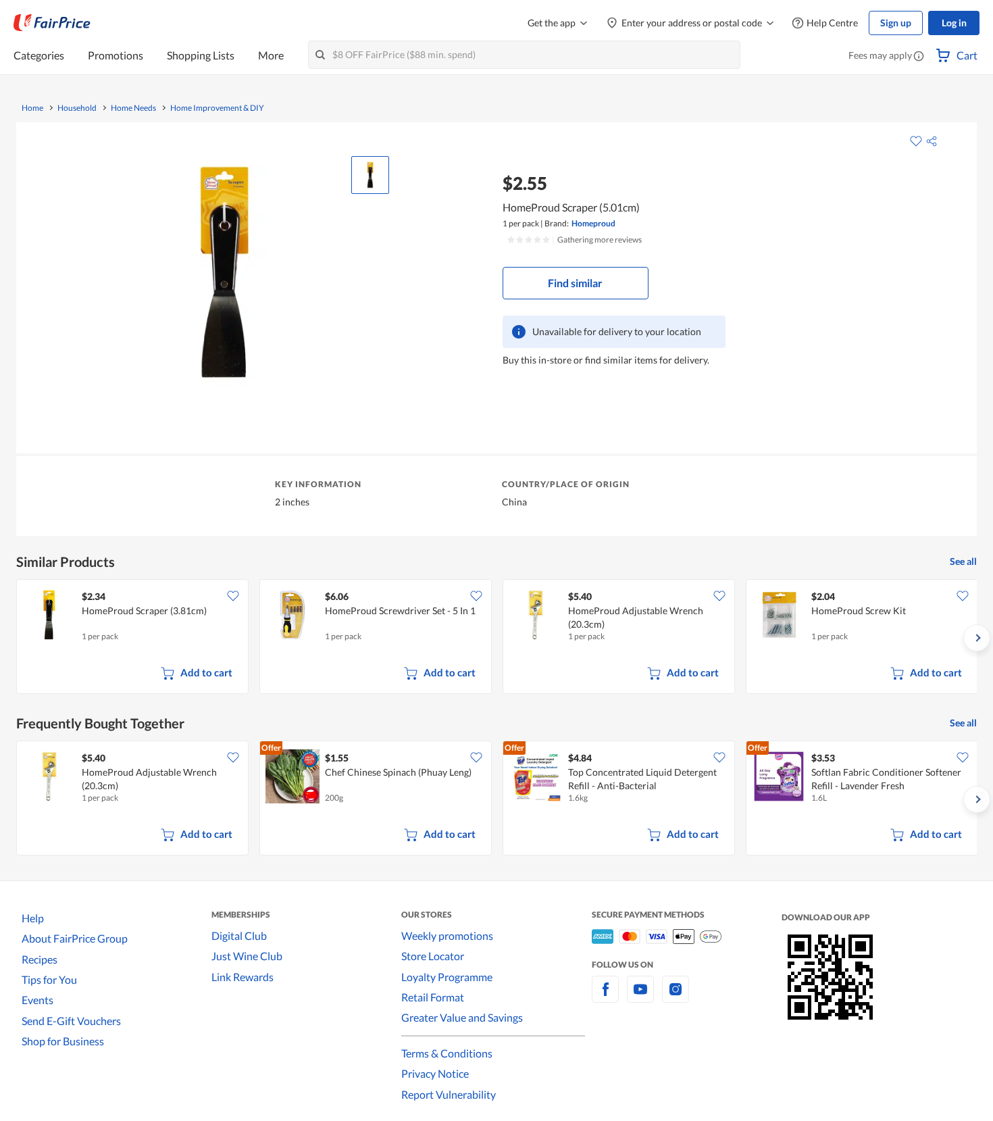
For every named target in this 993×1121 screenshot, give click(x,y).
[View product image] (370, 175)
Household (77, 108)
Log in (954, 22)
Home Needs (133, 108)
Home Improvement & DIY (217, 108)
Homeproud (593, 223)
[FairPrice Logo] (52, 23)
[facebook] (605, 997)
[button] (918, 57)
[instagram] (675, 997)
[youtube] (640, 997)
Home (32, 108)
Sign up (895, 22)
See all (963, 561)
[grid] (496, 638)
